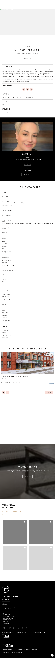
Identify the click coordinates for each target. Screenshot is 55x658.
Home (4, 613)
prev (25, 38)
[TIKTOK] (22, 628)
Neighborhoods (8, 618)
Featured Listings (8, 616)
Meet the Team (7, 615)
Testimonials (7, 619)
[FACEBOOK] (3, 628)
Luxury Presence (31, 649)
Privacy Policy (18, 652)
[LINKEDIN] (10, 628)
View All (49, 392)
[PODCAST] (26, 628)
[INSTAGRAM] (7, 628)
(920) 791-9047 (27, 165)
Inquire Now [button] (27, 58)
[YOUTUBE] (14, 628)
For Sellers (6, 621)
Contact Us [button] (27, 476)
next (29, 38)
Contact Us (6, 623)
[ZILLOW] (18, 628)
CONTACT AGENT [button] (27, 174)
